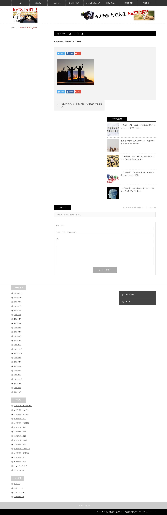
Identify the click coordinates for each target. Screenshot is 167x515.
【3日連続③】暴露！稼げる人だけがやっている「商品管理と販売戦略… (137, 158)
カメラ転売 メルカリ (21, 410)
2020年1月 (17, 392)
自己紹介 (38, 3)
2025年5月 (17, 315)
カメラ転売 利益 (20, 431)
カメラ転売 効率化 (20, 440)
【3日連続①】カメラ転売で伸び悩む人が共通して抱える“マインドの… (137, 189)
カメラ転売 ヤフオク (21, 414)
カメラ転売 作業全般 (21, 423)
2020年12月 (18, 379)
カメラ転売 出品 (20, 427)
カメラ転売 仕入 (20, 419)
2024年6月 (17, 328)
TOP (20, 3)
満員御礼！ (147, 3)
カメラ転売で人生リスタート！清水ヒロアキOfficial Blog (124, 512)
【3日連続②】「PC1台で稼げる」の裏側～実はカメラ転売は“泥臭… (137, 173)
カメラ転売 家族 (20, 444)
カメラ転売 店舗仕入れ (22, 449)
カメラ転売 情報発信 (21, 453)
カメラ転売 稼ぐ (20, 457)
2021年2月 (17, 371)
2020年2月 (17, 388)
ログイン (17, 484)
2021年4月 (17, 362)
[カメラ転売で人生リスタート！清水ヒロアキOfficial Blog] (25, 15)
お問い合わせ (110, 3)
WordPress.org (19, 497)
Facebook (56, 3)
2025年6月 (17, 310)
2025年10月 (18, 297)
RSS (128, 301)
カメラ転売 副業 (20, 436)
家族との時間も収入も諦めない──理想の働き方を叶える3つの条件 (137, 142)
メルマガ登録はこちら (92, 3)
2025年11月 (18, 293)
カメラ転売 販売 (20, 462)
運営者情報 (129, 3)
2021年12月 (18, 349)
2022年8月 (17, 340)
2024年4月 (17, 332)
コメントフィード (20, 492)
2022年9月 (17, 336)
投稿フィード (18, 488)
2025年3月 (17, 323)
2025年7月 (17, 306)
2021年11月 (18, 353)
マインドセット (19, 470)
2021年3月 (17, 366)
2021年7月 (17, 358)
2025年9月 (17, 302)
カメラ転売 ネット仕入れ (23, 406)
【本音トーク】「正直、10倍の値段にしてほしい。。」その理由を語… (138, 126)
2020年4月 (17, 383)
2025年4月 (17, 319)
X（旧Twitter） (74, 3)
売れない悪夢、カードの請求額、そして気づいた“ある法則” (81, 105)
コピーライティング (20, 466)
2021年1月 (17, 375)
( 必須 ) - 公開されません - (67, 232)
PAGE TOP (85, 505)
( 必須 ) (60, 225)
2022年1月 (17, 345)
